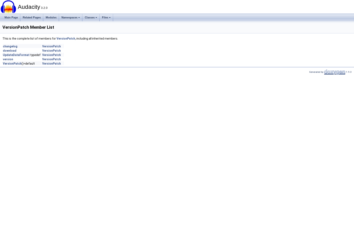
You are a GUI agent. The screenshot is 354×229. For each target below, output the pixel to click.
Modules (51, 17)
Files (105, 17)
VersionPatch (66, 38)
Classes (90, 17)
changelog (10, 46)
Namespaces (69, 17)
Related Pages (32, 17)
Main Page (11, 17)
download (9, 50)
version (8, 59)
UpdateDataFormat (16, 55)
